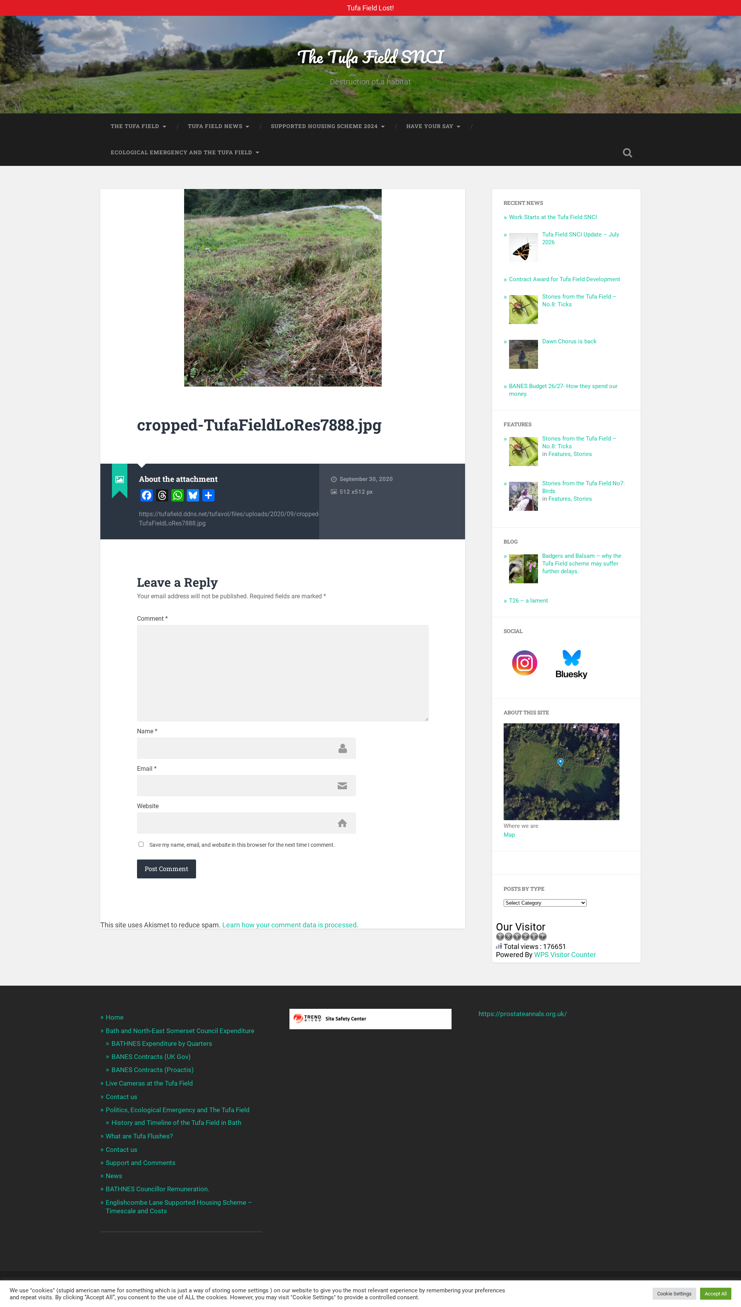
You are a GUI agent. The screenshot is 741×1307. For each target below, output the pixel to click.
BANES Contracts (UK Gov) (151, 1056)
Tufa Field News (215, 126)
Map (509, 834)
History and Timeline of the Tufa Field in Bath (176, 1122)
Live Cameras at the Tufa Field (149, 1083)
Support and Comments (141, 1163)
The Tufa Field (135, 126)
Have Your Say (429, 126)
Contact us (121, 1097)
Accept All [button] (716, 1294)
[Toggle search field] (627, 153)
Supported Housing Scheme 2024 (324, 126)
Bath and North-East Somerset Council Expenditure (180, 1031)
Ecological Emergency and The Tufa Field (181, 152)
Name (147, 731)
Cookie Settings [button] (674, 1294)
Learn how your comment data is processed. (290, 925)
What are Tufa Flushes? (139, 1136)
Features (559, 454)
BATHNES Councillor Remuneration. (157, 1189)
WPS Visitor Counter (565, 955)
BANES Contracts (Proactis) (153, 1070)
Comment (152, 619)
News (114, 1176)
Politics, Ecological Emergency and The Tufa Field (178, 1110)
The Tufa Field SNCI (370, 56)
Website (148, 806)
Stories (583, 454)
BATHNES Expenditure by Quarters (162, 1043)
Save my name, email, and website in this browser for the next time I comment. (242, 845)
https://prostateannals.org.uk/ (523, 1014)
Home (115, 1017)
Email (147, 769)
